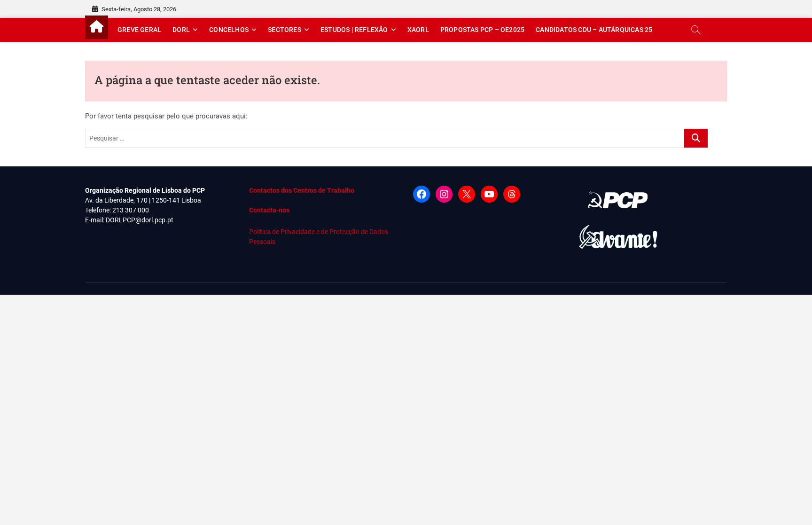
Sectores (284, 29)
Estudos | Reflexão (354, 29)
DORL (181, 29)
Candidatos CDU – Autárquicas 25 (594, 29)
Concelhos (229, 29)
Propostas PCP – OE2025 (482, 29)
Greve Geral (139, 29)
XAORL (418, 29)
